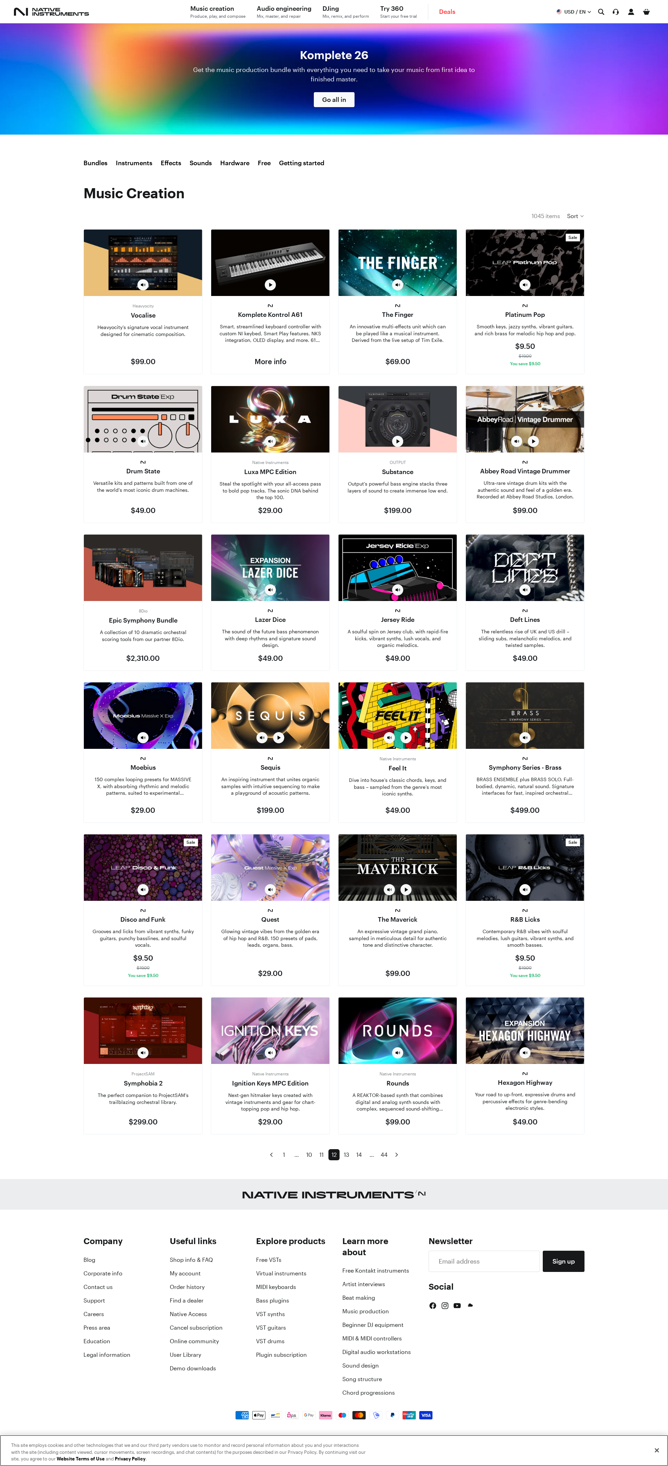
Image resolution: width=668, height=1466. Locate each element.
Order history (187, 1287)
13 (346, 1154)
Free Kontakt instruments (375, 1270)
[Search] (601, 11)
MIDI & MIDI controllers (372, 1338)
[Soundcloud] (470, 1305)
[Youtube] (457, 1305)
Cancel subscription (196, 1327)
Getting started (301, 163)
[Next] (396, 1154)
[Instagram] (445, 1305)
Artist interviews (363, 1284)
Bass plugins (272, 1300)
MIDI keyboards (276, 1287)
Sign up (563, 1261)
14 (359, 1154)
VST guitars (271, 1327)
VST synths (270, 1314)
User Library (185, 1354)
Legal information (107, 1354)
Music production (365, 1311)
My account (185, 1273)
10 (309, 1154)
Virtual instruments (281, 1273)
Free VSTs (268, 1260)
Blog (89, 1260)
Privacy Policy (130, 1459)
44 (384, 1154)
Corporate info (103, 1273)
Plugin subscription (281, 1354)
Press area (97, 1327)
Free (264, 163)
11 (321, 1154)
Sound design (360, 1365)
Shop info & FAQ (191, 1260)
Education (97, 1341)
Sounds (201, 163)
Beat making (358, 1297)
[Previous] (271, 1154)
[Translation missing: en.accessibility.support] (615, 11)
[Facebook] (433, 1305)
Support (94, 1300)
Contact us (98, 1287)
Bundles (96, 163)
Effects (171, 163)
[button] (575, 216)
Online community (194, 1341)
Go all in (334, 99)
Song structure (362, 1379)
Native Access (188, 1314)
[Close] (657, 1450)
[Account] (631, 11)
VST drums (270, 1341)
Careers (94, 1314)
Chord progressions (368, 1392)
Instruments (134, 163)
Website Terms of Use (81, 1459)
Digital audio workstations (376, 1352)
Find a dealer (187, 1300)
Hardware (234, 163)
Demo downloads (193, 1368)
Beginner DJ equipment (373, 1325)
